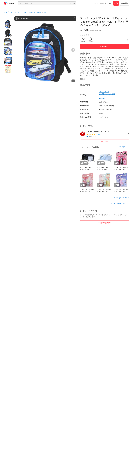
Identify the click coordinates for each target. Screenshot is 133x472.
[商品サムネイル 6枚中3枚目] (8, 42)
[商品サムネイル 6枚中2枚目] (8, 33)
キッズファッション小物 (28, 12)
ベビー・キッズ (14, 12)
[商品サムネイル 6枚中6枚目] (8, 69)
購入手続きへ (104, 46)
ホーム (5, 12)
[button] (70, 3)
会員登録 (103, 3)
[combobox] (47, 3)
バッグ (39, 12)
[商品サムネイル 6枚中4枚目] (8, 51)
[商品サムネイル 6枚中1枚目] (8, 24)
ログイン (95, 3)
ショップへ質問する (105, 223)
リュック (46, 12)
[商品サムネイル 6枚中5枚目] (8, 60)
